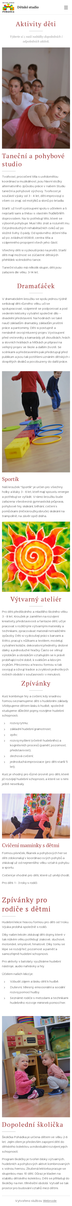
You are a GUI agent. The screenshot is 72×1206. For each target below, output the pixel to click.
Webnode (50, 1201)
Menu (66, 7)
